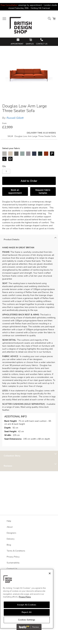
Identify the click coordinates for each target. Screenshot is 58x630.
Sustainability (13, 562)
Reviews (8, 465)
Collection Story (12, 455)
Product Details (11, 239)
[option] (4, 153)
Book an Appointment (15, 191)
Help (9, 521)
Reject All (27, 612)
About (9, 527)
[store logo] (20, 26)
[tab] (29, 240)
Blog (9, 544)
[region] (26, 599)
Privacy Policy (25, 597)
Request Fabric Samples (42, 191)
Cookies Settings (26, 620)
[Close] (49, 573)
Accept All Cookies (26, 604)
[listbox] (29, 156)
